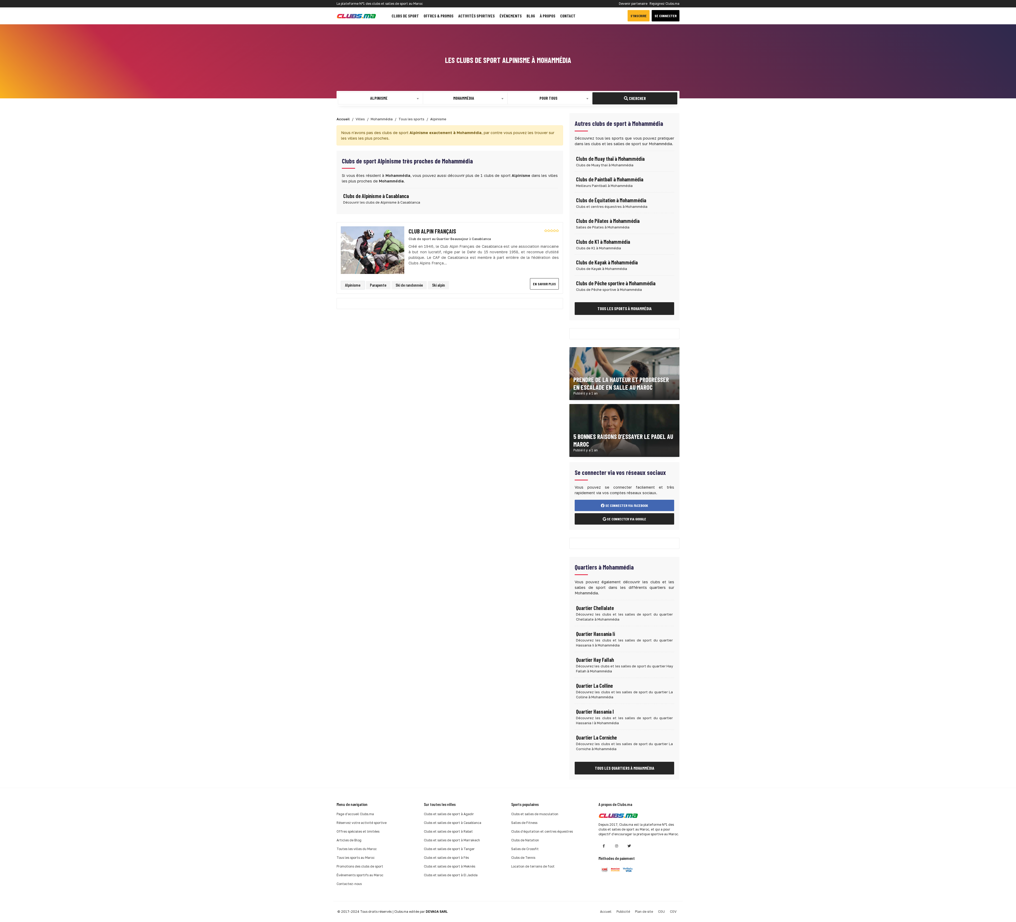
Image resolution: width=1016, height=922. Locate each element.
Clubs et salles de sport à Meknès (449, 866)
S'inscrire (639, 15)
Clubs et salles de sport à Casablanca (452, 823)
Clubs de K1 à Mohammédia (603, 241)
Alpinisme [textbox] (379, 97)
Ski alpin (438, 284)
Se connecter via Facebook (626, 505)
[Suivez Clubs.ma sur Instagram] (616, 846)
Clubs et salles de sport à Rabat (448, 831)
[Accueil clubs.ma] (356, 15)
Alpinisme (352, 284)
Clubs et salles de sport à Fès (446, 858)
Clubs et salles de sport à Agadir (449, 814)
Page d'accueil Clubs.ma (355, 814)
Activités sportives (476, 15)
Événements (511, 15)
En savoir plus (544, 284)
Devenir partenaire (633, 4)
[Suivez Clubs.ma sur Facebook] (603, 846)
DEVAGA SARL (437, 912)
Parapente (378, 284)
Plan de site (644, 912)
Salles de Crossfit (525, 849)
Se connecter (666, 15)
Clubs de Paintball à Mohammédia (609, 179)
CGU (661, 912)
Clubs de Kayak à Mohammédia (607, 262)
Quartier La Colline (594, 685)
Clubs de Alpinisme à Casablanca (376, 196)
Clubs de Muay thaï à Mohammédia (610, 158)
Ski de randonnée (409, 284)
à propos (547, 15)
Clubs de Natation (525, 840)
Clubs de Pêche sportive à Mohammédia (615, 283)
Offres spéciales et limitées (358, 831)
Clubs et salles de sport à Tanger (449, 849)
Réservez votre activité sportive (362, 823)
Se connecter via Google (626, 519)
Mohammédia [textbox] (463, 97)
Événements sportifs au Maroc (360, 875)
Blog (531, 15)
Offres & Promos (438, 15)
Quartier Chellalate (595, 608)
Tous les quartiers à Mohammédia (624, 767)
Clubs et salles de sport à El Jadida (451, 875)
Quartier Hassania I (595, 711)
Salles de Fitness (524, 823)
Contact (567, 15)
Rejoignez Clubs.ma (664, 4)
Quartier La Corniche (596, 737)
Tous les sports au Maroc (356, 858)
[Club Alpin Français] (372, 249)
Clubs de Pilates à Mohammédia (607, 221)
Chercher (637, 98)
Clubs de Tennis (523, 858)
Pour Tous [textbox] (548, 97)
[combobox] (380, 98)
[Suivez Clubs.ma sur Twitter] (629, 846)
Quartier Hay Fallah (595, 660)
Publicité (623, 912)
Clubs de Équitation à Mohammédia (611, 200)
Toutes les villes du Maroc (357, 849)
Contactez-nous (349, 884)
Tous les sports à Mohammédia (624, 308)
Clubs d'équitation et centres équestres (542, 831)
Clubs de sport (405, 15)
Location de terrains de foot (533, 866)
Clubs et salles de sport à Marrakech (452, 840)
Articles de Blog (349, 840)
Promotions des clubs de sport (360, 866)
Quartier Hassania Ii (595, 634)
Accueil (605, 912)
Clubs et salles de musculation (534, 814)
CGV (673, 912)
